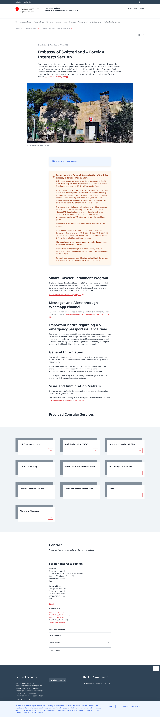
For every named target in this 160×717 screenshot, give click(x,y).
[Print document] (139, 35)
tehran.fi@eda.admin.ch (58, 622)
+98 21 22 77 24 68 (56, 617)
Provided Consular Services (66, 161)
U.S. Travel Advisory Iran (55, 76)
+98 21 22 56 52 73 (56, 615)
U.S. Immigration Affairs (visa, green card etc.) (67, 400)
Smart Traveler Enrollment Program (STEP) (65, 294)
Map (50, 604)
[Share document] (143, 35)
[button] (23, 21)
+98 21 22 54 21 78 (56, 612)
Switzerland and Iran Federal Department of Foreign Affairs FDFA (61, 9)
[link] (35, 446)
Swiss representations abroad (94, 683)
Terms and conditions (35, 712)
